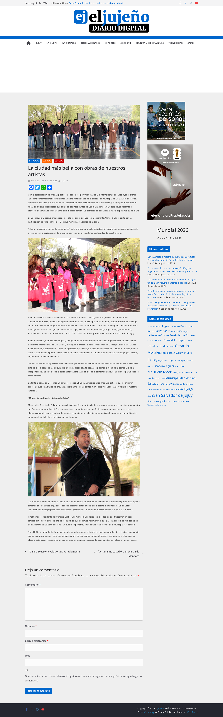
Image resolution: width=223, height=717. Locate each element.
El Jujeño (64, 180)
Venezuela (153, 405)
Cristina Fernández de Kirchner (177, 335)
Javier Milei (186, 352)
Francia (171, 346)
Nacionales (69, 42)
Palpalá (190, 384)
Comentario (33, 584)
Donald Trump (173, 340)
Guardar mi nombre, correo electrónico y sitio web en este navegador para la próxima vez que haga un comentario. (83, 678)
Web (27, 655)
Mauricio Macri (159, 371)
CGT (172, 331)
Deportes (110, 42)
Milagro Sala (178, 372)
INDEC (163, 353)
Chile (176, 331)
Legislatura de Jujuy (177, 360)
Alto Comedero (154, 326)
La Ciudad (51, 42)
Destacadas (34, 161)
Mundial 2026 (159, 378)
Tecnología (172, 401)
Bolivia (177, 326)
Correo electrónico (37, 641)
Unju (187, 401)
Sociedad (125, 42)
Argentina (167, 326)
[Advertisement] (111, 69)
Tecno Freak (176, 42)
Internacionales (90, 42)
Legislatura (163, 360)
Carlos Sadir (162, 331)
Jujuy (39, 42)
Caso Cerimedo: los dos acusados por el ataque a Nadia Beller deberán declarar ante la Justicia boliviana (96, 5)
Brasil (183, 326)
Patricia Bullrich (172, 389)
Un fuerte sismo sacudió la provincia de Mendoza (116, 554)
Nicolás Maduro (179, 384)
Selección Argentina (157, 401)
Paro (163, 389)
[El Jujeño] (28, 43)
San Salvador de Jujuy (173, 395)
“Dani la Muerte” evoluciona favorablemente (54, 551)
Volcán (163, 405)
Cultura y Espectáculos (150, 42)
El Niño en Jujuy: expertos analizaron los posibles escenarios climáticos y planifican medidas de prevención (171, 305)
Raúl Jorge (186, 389)
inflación (171, 353)
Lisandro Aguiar (164, 366)
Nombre (31, 626)
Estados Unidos (157, 346)
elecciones (187, 341)
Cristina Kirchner (155, 340)
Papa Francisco (154, 389)
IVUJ (177, 353)
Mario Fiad (179, 366)
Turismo (181, 401)
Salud (191, 42)
